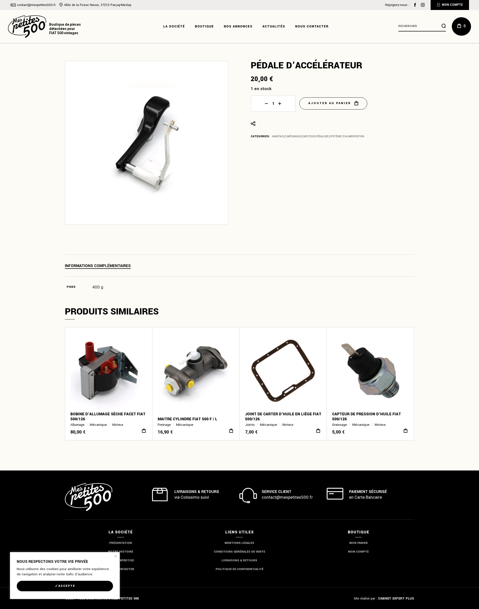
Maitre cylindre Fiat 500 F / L (187, 419)
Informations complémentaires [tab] (98, 266)
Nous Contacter (120, 569)
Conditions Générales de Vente (239, 552)
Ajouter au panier (329, 103)
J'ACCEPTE (65, 586)
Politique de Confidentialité (239, 569)
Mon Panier (358, 543)
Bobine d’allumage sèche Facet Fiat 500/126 (107, 416)
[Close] (116, 556)
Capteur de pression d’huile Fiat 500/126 (366, 416)
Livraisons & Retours (239, 560)
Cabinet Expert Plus (396, 598)
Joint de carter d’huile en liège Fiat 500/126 (283, 416)
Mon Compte (452, 4)
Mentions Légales (239, 543)
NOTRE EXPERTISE (120, 560)
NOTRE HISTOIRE (120, 552)
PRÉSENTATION (120, 543)
